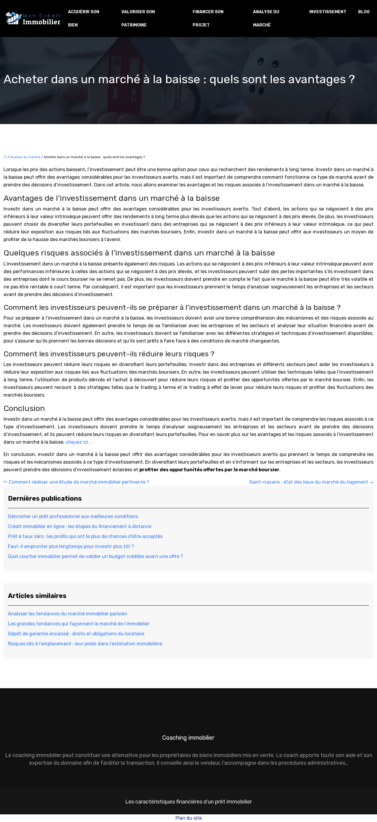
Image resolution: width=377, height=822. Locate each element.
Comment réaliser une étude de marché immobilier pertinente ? (79, 482)
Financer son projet (208, 18)
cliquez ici (77, 442)
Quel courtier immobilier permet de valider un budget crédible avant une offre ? (95, 556)
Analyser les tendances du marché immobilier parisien (67, 613)
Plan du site (189, 818)
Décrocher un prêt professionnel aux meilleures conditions (73, 516)
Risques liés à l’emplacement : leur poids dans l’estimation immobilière (85, 643)
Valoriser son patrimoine (138, 18)
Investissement (327, 11)
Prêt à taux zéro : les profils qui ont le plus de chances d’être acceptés (85, 536)
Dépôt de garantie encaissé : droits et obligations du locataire (76, 633)
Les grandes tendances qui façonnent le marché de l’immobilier (78, 623)
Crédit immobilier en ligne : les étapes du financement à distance (79, 526)
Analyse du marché (266, 18)
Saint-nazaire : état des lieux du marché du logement (308, 482)
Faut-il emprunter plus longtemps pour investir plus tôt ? (71, 546)
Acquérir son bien (83, 18)
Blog (364, 11)
